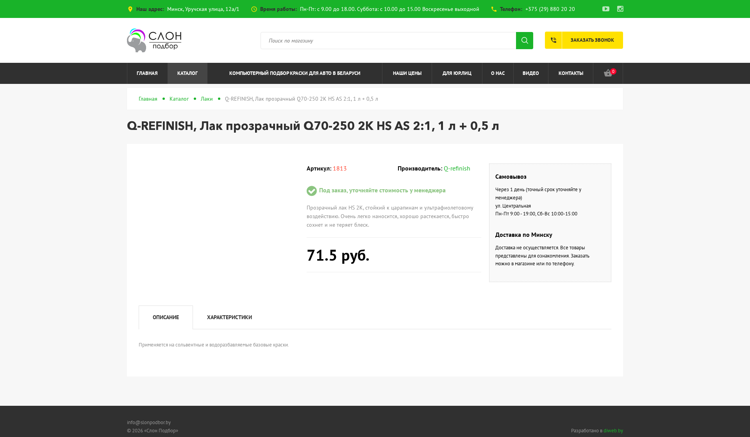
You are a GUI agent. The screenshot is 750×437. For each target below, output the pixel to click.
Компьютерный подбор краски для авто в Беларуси (295, 73)
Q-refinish (457, 168)
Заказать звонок (582, 40)
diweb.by (613, 430)
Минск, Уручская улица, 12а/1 (203, 8)
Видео (531, 73)
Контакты (571, 73)
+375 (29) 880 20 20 (550, 8)
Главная (147, 73)
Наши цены (407, 73)
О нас (498, 73)
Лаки (207, 98)
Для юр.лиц (457, 73)
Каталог (187, 73)
